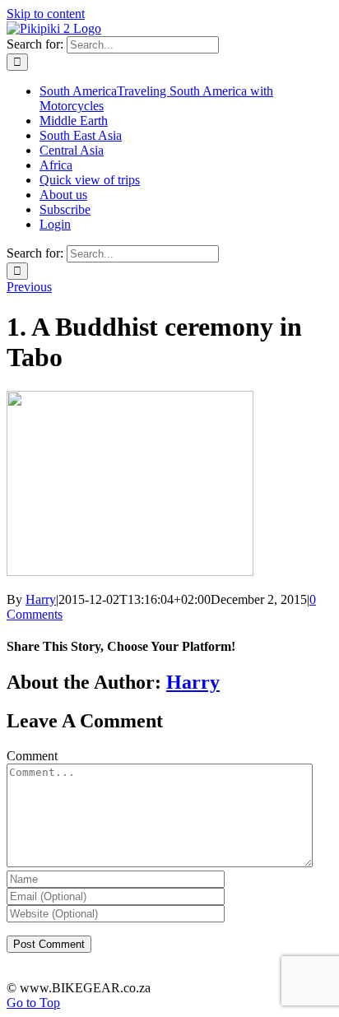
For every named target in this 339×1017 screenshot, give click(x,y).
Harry (41, 599)
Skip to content (46, 14)
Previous (29, 287)
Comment (32, 756)
